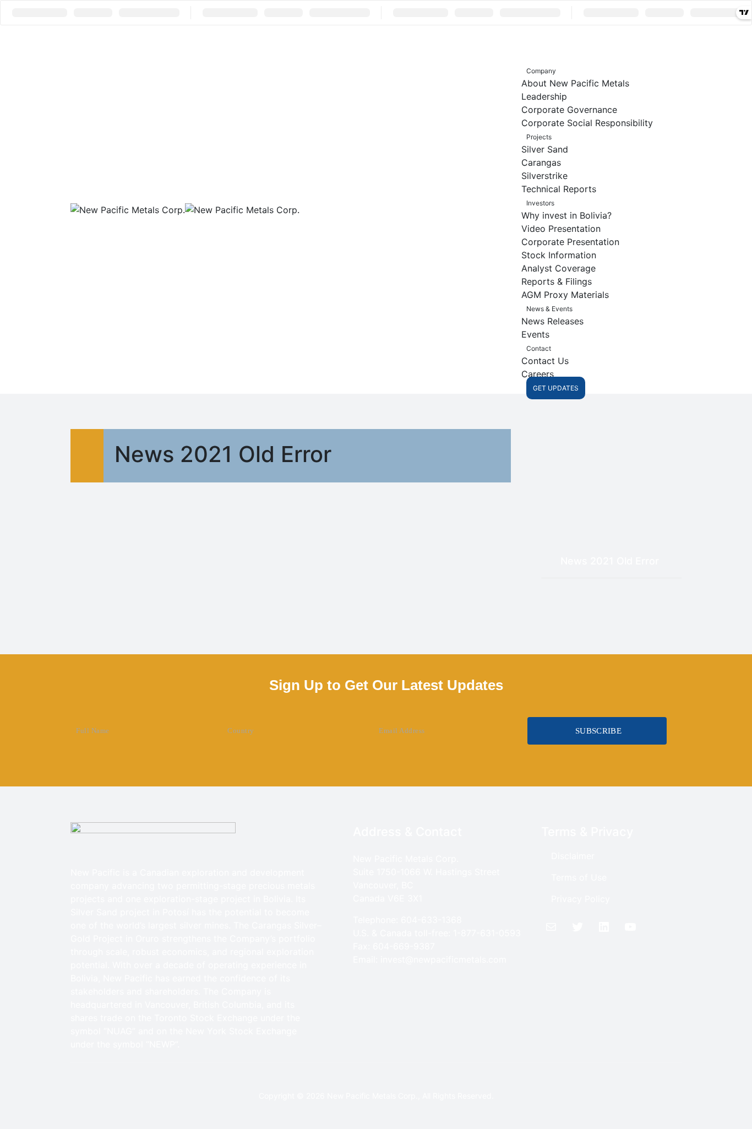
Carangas (541, 162)
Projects (539, 137)
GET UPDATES (556, 388)
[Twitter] (577, 927)
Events (535, 334)
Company (541, 71)
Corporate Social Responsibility (587, 122)
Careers (537, 373)
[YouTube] (630, 927)
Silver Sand (544, 149)
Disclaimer (573, 855)
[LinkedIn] (604, 927)
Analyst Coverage (558, 268)
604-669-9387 (404, 946)
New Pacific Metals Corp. (372, 1095)
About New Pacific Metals (575, 83)
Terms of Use (579, 877)
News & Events (549, 309)
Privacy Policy (580, 898)
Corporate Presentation (570, 241)
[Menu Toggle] (542, 44)
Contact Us (545, 360)
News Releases (552, 321)
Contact (538, 348)
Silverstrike (544, 175)
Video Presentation (561, 228)
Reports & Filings (556, 281)
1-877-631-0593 (487, 932)
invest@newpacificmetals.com (443, 959)
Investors (540, 203)
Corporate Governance (569, 109)
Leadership (544, 96)
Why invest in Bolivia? (566, 215)
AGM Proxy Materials (565, 294)
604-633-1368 (431, 919)
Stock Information (558, 254)
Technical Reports (558, 188)
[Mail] (551, 927)
